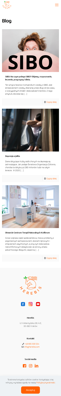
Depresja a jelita (12, 156)
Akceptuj (30, 389)
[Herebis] (6, 5)
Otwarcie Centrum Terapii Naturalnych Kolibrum (27, 232)
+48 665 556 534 (31, 344)
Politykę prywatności (45, 382)
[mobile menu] (56, 4)
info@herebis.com (32, 347)
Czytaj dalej (51, 102)
